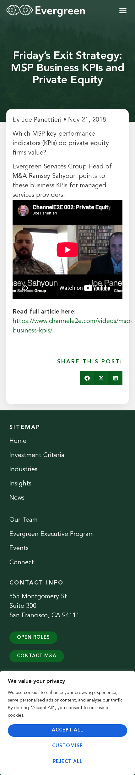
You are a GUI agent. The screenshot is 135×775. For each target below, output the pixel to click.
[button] (123, 11)
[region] (67, 723)
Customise (67, 746)
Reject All (68, 762)
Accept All (67, 730)
